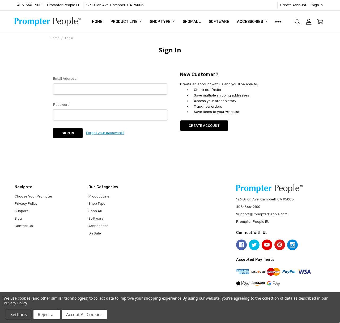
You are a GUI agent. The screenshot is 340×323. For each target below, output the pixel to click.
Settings (18, 314)
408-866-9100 (29, 5)
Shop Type (160, 21)
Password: (61, 105)
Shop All (192, 21)
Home (97, 21)
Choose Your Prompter (33, 196)
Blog (18, 218)
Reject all (47, 314)
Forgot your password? (105, 133)
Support (21, 211)
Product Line (124, 21)
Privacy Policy (26, 203)
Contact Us (24, 226)
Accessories (250, 21)
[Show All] (278, 22)
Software (219, 21)
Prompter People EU (63, 5)
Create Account (293, 5)
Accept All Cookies (84, 314)
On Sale (94, 233)
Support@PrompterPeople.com (261, 214)
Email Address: (65, 79)
